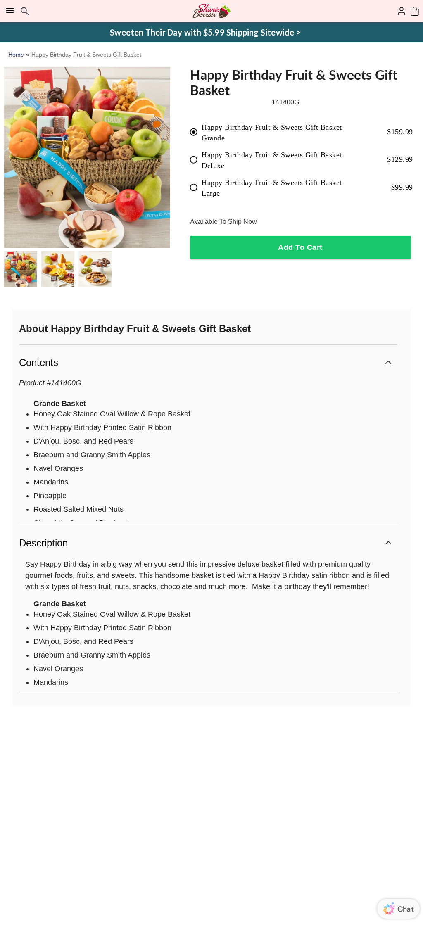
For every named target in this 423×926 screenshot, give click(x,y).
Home (16, 54)
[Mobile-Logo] (212, 11)
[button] (208, 361)
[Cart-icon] (414, 11)
